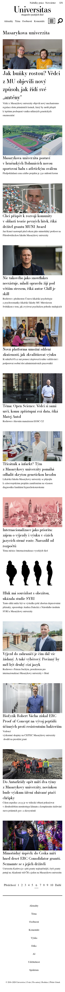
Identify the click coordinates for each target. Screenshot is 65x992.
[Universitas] (32, 14)
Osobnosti (27, 21)
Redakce (45, 982)
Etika (33, 945)
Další (58, 885)
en (61, 2)
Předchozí (10, 885)
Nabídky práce (37, 2)
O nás (29, 982)
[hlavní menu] (51, 21)
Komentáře (39, 21)
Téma (17, 21)
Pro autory (36, 982)
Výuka (34, 937)
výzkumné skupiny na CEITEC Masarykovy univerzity (29, 735)
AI (34, 953)
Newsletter (50, 2)
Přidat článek (55, 982)
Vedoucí (7, 731)
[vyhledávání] (60, 21)
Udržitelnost (34, 961)
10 (51, 885)
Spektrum (34, 969)
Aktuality (8, 21)
